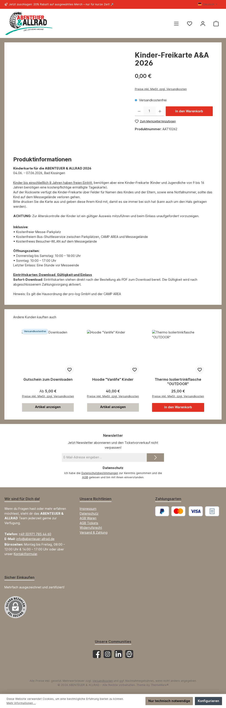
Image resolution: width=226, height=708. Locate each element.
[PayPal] (162, 511)
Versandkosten (102, 680)
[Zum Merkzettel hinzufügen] (69, 369)
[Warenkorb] (216, 23)
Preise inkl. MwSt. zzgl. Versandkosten (161, 89)
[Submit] (155, 457)
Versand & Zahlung (93, 532)
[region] (69, 98)
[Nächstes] (208, 370)
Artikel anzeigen (48, 407)
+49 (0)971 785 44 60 (35, 534)
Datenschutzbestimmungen (99, 473)
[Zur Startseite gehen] (28, 23)
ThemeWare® (160, 685)
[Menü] (176, 23)
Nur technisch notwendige (169, 701)
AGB (85, 477)
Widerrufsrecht (91, 527)
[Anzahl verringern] (139, 111)
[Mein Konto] (202, 23)
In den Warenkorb (189, 111)
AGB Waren (88, 518)
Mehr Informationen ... (21, 703)
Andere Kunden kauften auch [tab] (34, 317)
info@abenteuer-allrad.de (35, 539)
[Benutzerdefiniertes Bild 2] (212, 511)
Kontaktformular (25, 554)
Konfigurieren (208, 701)
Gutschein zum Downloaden (48, 379)
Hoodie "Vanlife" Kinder (113, 379)
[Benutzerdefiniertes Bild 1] (187, 511)
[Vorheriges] (18, 370)
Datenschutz (89, 513)
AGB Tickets (89, 523)
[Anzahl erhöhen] (160, 111)
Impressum (88, 508)
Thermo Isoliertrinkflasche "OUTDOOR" (178, 381)
